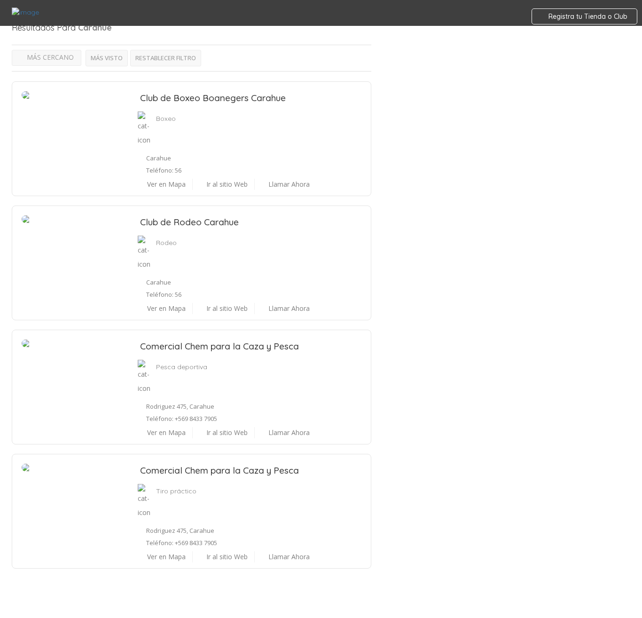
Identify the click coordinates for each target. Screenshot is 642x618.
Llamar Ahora (288, 184)
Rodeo (166, 242)
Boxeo (166, 118)
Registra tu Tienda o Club (587, 16)
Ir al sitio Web (226, 184)
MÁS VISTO (107, 58)
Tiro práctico (176, 491)
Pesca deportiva (181, 367)
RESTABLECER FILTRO (165, 58)
